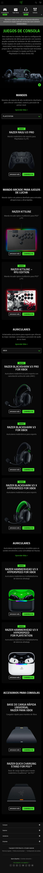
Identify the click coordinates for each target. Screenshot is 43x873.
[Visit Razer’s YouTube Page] (23, 865)
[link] (21, 2)
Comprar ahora (22, 23)
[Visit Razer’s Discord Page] (32, 865)
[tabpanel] (21, 155)
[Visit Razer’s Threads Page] (17, 865)
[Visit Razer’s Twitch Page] (29, 865)
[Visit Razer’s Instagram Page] (13, 865)
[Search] (35, 2)
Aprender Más (21, 110)
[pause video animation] (40, 84)
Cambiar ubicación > (26, 858)
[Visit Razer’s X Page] (20, 865)
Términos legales (6, 851)
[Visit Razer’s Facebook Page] (10, 865)
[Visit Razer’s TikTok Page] (26, 865)
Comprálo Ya (28, 174)
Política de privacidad (18, 851)
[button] (2, 2)
